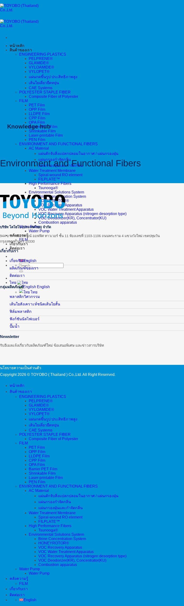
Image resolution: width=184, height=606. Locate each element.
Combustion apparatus (57, 222)
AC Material (39, 148)
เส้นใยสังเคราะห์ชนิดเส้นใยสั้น (35, 304)
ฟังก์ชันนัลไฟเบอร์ (25, 319)
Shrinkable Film (42, 131)
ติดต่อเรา (17, 276)
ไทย (13, 282)
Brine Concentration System (62, 539)
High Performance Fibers (50, 183)
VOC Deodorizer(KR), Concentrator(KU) (72, 218)
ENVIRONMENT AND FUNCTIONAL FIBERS (58, 144)
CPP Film (37, 118)
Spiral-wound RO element (60, 175)
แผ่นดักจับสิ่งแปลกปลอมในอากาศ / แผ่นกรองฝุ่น (78, 154)
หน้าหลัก (17, 46)
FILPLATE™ (49, 179)
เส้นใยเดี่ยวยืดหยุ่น (44, 83)
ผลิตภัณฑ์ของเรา (24, 268)
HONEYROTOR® (53, 543)
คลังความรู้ (19, 579)
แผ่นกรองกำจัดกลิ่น (54, 502)
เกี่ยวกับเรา (19, 261)
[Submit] (21, 271)
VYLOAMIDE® (41, 67)
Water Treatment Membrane (52, 171)
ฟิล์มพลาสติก (21, 311)
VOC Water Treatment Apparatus (66, 209)
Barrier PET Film (43, 469)
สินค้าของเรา (21, 50)
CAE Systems (40, 88)
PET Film (37, 105)
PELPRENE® (41, 59)
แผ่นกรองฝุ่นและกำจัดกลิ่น (60, 508)
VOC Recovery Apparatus (60, 547)
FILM (23, 101)
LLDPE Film (39, 114)
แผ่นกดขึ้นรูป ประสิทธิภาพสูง (53, 77)
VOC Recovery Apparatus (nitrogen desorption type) (82, 214)
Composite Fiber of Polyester (53, 96)
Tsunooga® (48, 188)
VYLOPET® (39, 72)
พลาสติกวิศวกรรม (25, 297)
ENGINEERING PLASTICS (42, 54)
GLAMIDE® (39, 63)
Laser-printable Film (46, 135)
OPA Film (37, 122)
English (43, 287)
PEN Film (37, 140)
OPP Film (37, 109)
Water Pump (39, 231)
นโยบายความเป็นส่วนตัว (20, 368)
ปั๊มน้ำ (14, 326)
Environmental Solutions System (56, 192)
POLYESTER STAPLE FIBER (45, 92)
